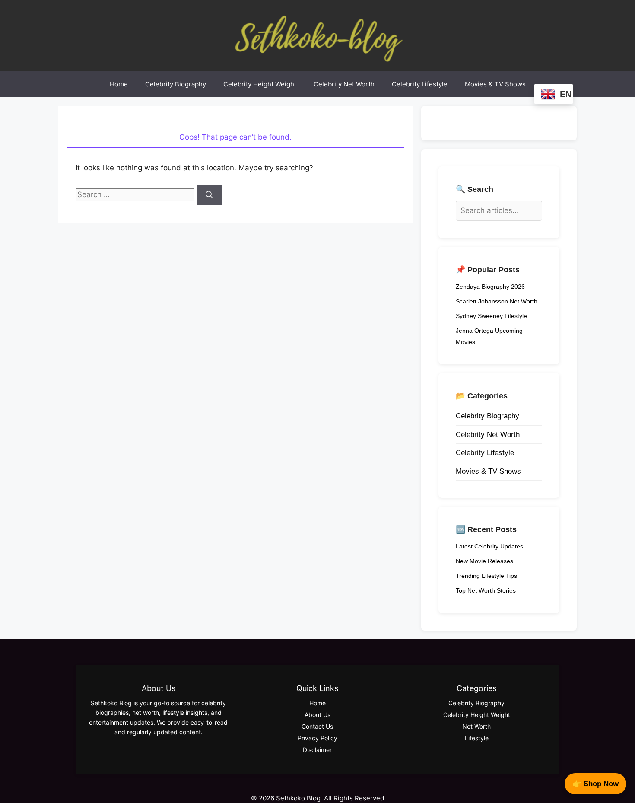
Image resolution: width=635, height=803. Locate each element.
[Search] (209, 195)
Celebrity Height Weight (259, 84)
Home (119, 84)
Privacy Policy (317, 738)
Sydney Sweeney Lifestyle (491, 315)
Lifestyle (477, 738)
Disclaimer (317, 749)
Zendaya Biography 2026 (490, 286)
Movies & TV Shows (495, 84)
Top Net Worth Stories (486, 590)
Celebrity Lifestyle (420, 84)
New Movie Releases (484, 561)
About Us (317, 714)
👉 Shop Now (595, 784)
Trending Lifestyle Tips (486, 575)
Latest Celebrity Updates (489, 546)
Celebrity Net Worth (344, 84)
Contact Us (317, 726)
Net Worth (476, 726)
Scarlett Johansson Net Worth (496, 301)
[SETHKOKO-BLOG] (317, 35)
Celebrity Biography (175, 84)
